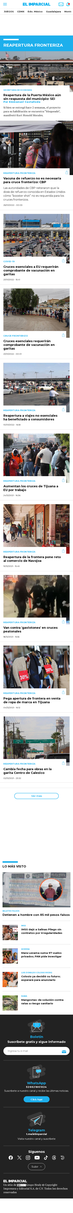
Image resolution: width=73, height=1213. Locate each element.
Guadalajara (53, 11)
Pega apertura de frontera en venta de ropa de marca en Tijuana (31, 700)
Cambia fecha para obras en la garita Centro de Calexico (27, 771)
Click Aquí (36, 1099)
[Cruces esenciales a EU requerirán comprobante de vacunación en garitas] (36, 238)
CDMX (20, 11)
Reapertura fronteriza (19, 173)
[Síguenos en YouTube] (37, 1157)
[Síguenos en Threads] (54, 1157)
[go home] (36, 1181)
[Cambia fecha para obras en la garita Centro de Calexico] (36, 740)
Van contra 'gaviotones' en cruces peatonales (30, 629)
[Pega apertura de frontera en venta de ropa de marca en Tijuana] (36, 670)
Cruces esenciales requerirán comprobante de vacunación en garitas (29, 344)
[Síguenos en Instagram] (28, 1157)
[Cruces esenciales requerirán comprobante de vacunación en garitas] (36, 312)
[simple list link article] (36, 891)
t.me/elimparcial (36, 1134)
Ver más (36, 796)
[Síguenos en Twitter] (19, 1157)
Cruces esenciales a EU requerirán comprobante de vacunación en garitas (30, 270)
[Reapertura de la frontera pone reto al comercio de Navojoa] (36, 528)
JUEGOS (9, 11)
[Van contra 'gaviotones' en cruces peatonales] (36, 599)
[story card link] (36, 71)
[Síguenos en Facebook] (10, 1157)
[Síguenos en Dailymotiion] (63, 1158)
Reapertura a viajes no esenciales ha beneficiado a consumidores (30, 417)
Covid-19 (8, 261)
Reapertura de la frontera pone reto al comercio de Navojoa (32, 559)
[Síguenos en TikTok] (46, 1157)
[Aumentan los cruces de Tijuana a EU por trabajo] (36, 458)
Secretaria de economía (17, 90)
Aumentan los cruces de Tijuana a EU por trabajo (30, 488)
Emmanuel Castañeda (24, 101)
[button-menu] (4, 4)
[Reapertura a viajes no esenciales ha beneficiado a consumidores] (36, 387)
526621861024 (36, 1087)
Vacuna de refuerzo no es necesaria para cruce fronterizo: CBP (32, 180)
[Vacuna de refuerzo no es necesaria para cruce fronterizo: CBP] (36, 147)
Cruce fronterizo (15, 336)
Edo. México (35, 11)
